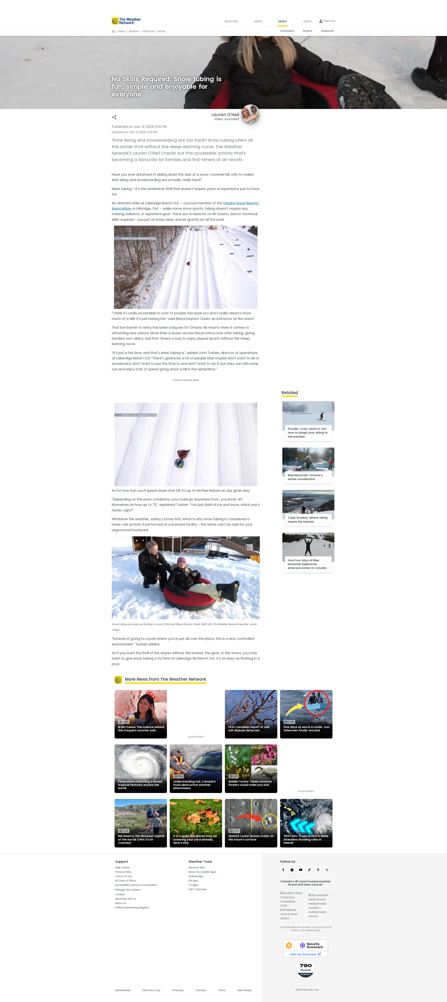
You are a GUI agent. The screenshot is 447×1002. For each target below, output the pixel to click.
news (122, 31)
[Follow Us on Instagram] (292, 870)
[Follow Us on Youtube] (300, 870)
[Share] (114, 117)
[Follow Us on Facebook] (283, 870)
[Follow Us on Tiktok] (309, 870)
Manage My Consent (128, 889)
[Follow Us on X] (327, 870)
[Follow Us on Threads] (318, 870)
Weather (134, 31)
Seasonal (148, 31)
